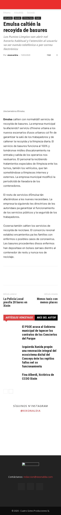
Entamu (7, 12)
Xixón (38, 18)
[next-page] (11, 391)
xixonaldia (12, 55)
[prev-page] (5, 391)
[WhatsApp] (22, 62)
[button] (56, 4)
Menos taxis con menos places (47, 300)
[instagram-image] (10, 425)
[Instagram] (30, 486)
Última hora (28, 18)
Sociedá (31, 12)
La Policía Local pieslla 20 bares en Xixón (15, 302)
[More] (38, 62)
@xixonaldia (31, 410)
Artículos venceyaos (19, 317)
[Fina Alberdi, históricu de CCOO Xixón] (11, 379)
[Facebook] (6, 62)
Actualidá (18, 12)
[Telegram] (30, 62)
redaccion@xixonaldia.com (38, 476)
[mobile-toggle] (5, 4)
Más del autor (46, 317)
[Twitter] (14, 62)
